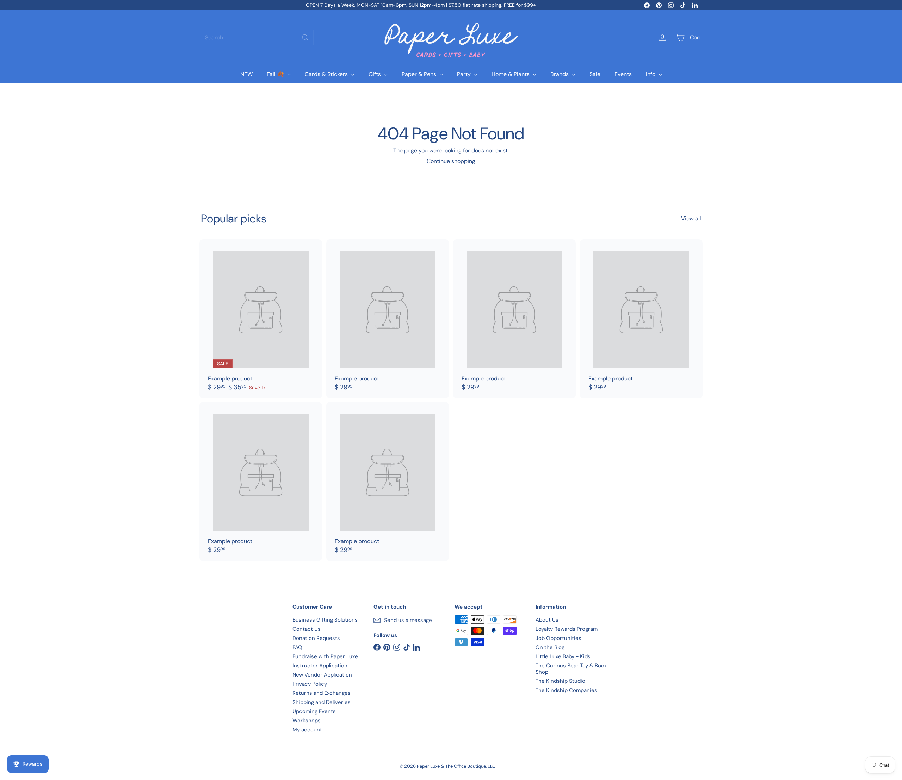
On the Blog (550, 647)
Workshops (306, 720)
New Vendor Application (322, 674)
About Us (547, 619)
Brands (560, 74)
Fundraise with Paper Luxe (325, 656)
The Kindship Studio (560, 681)
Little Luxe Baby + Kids (563, 656)
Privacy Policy (309, 683)
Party (464, 74)
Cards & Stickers (327, 74)
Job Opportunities (558, 638)
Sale (594, 74)
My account (307, 729)
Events (623, 74)
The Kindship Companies (566, 690)
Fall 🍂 (276, 74)
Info (651, 74)
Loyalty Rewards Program (567, 629)
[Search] (305, 37)
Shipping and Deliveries (321, 702)
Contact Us (306, 629)
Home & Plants (511, 74)
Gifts (375, 74)
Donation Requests (316, 638)
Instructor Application (319, 665)
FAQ (297, 647)
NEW (246, 74)
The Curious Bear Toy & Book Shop (571, 668)
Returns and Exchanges (321, 693)
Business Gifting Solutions (325, 619)
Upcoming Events (314, 711)
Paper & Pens (420, 74)
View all (691, 218)
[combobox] (257, 37)
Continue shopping (451, 161)
